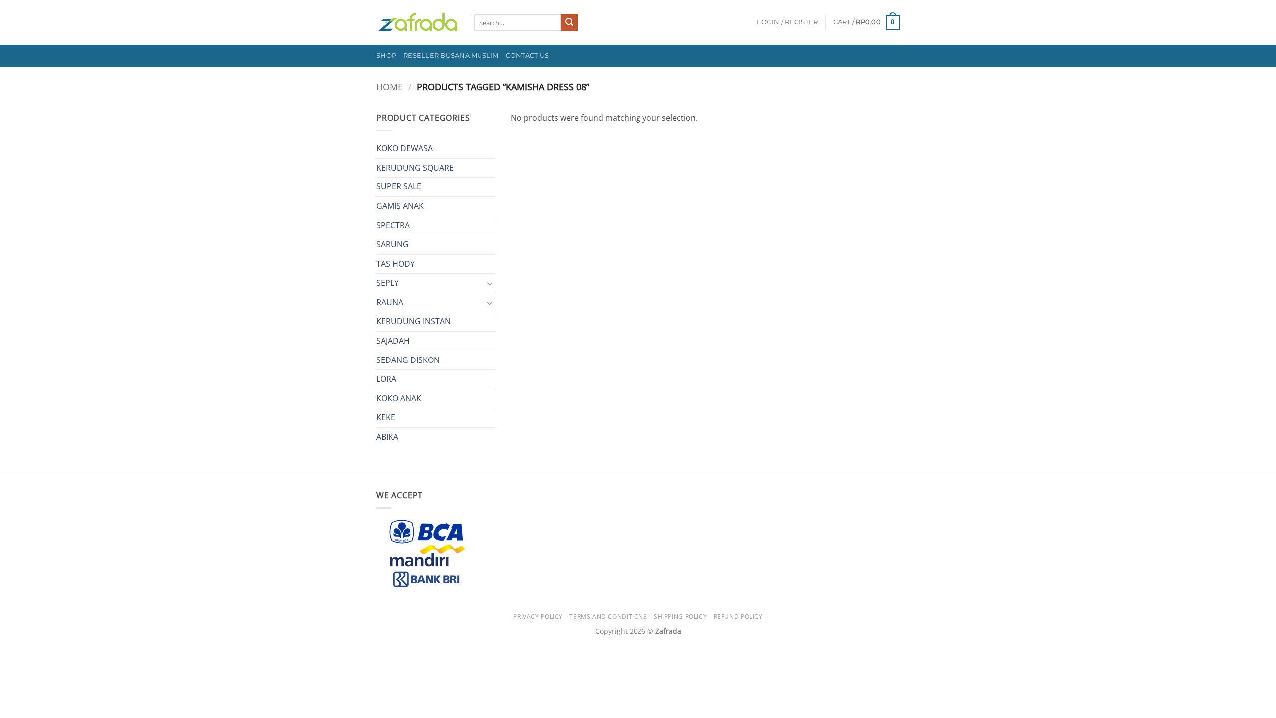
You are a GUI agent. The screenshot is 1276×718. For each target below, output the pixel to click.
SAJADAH (393, 340)
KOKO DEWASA (404, 148)
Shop (386, 55)
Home (389, 86)
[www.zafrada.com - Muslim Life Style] (417, 22)
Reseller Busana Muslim (451, 55)
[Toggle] (490, 283)
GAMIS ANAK (400, 205)
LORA (386, 378)
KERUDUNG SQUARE (415, 167)
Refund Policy (738, 616)
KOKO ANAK (398, 398)
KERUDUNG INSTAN (413, 321)
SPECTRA (393, 225)
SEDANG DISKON (408, 360)
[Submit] (569, 22)
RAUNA (389, 302)
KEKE (385, 417)
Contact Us (527, 55)
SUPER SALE (398, 186)
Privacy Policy (538, 616)
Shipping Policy (680, 616)
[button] (787, 22)
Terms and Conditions (608, 616)
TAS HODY (395, 263)
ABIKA (387, 436)
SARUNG (392, 244)
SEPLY (387, 282)
